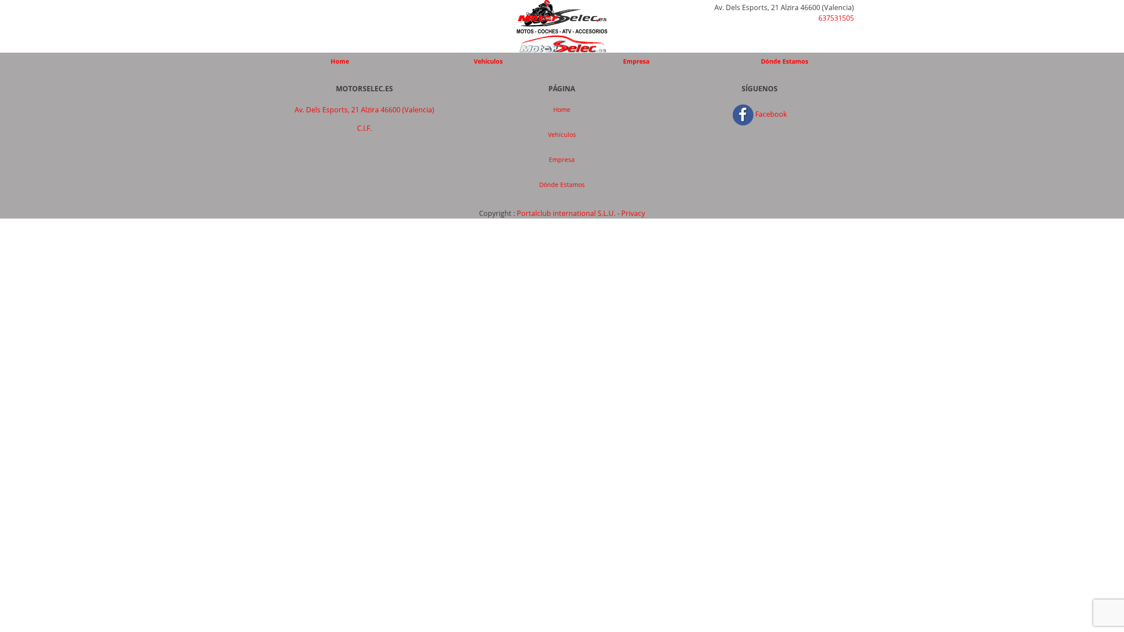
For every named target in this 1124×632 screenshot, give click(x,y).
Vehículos (488, 61)
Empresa (636, 61)
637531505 (836, 18)
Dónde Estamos (784, 61)
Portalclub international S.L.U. (566, 213)
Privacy (633, 213)
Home (340, 61)
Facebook (770, 114)
